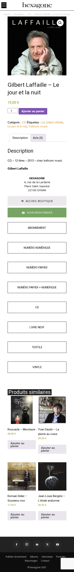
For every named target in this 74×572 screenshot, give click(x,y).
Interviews (47, 556)
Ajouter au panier (32, 111)
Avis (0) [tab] (38, 138)
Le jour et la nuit (17, 126)
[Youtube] (57, 544)
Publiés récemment (16, 556)
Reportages (31, 560)
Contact (45, 560)
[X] (47, 544)
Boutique (19, 14)
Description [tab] (20, 138)
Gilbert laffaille (54, 122)
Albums (34, 556)
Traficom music (38, 126)
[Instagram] (27, 544)
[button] (60, 22)
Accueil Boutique (39, 201)
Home (7, 14)
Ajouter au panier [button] (17, 444)
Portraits (60, 556)
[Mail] (37, 544)
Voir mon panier (39, 212)
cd (42, 122)
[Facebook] (16, 544)
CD (29, 14)
